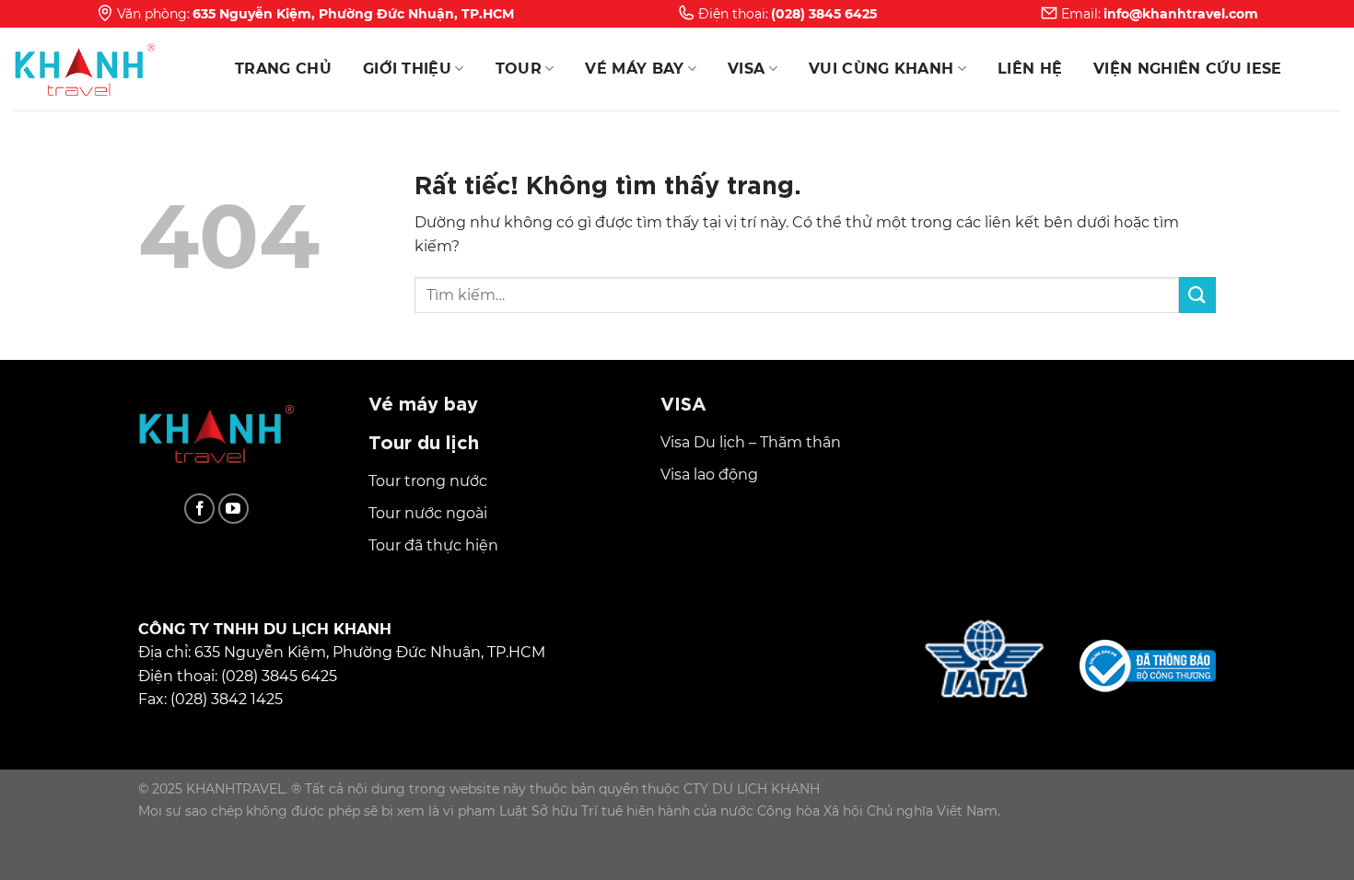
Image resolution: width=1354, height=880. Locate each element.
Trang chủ (283, 68)
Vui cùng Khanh (881, 68)
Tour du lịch (423, 440)
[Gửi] (1197, 295)
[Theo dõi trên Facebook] (199, 508)
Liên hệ (1030, 68)
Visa (746, 68)
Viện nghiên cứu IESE (1187, 68)
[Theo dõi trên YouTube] (233, 508)
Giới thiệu (407, 68)
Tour (519, 68)
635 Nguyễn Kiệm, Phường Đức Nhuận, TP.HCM (353, 13)
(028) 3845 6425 (824, 13)
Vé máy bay (634, 68)
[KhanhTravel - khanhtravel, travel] (106, 69)
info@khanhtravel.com (1180, 13)
